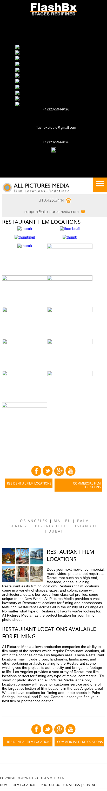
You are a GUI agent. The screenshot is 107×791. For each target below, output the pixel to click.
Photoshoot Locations (60, 785)
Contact (90, 785)
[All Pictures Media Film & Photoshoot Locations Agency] (37, 187)
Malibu (62, 521)
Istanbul (86, 526)
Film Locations (25, 785)
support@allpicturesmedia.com (51, 211)
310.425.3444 (51, 200)
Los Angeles (32, 521)
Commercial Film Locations (87, 485)
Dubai (56, 531)
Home (4, 785)
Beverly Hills (52, 526)
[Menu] (100, 185)
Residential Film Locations (29, 483)
